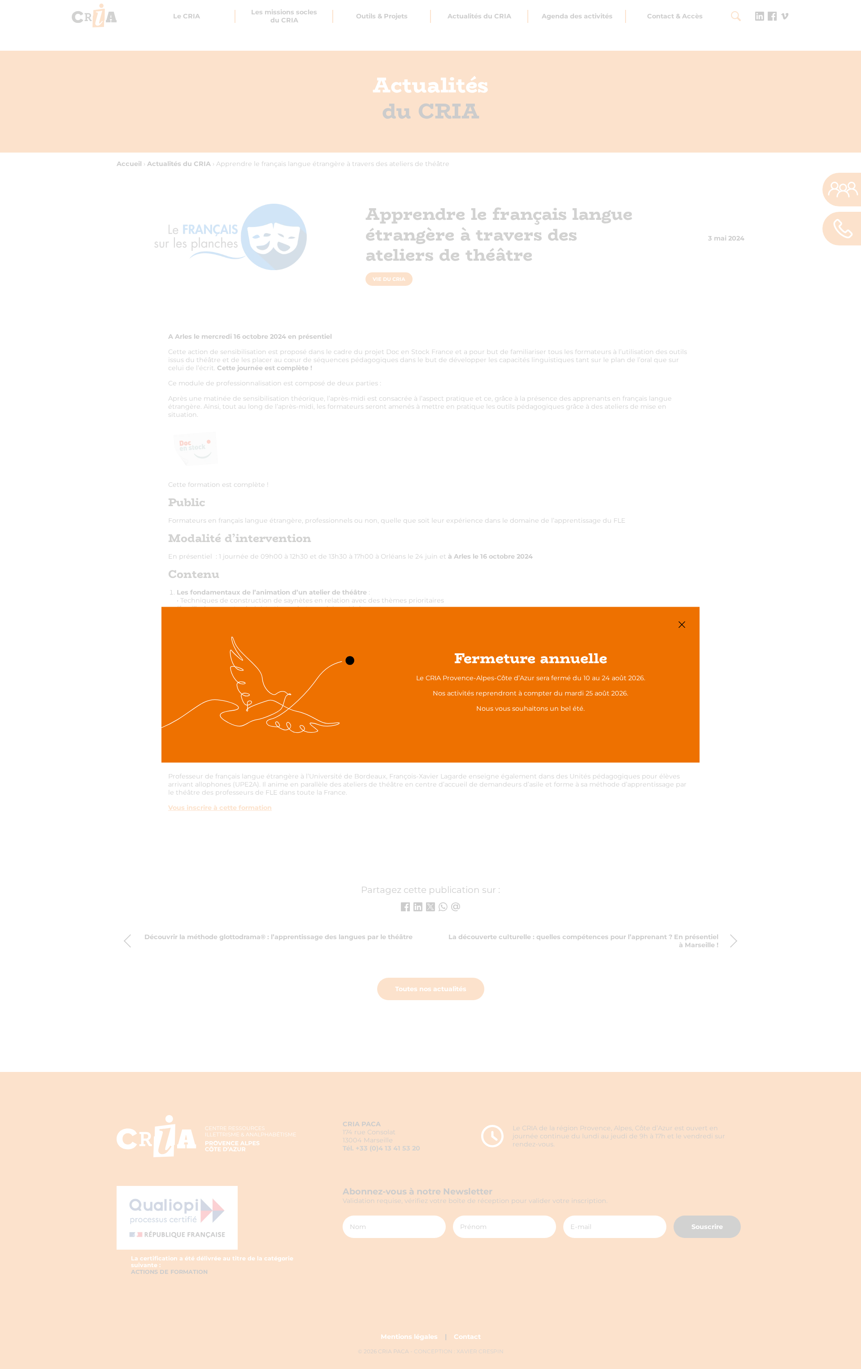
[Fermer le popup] (681, 624)
